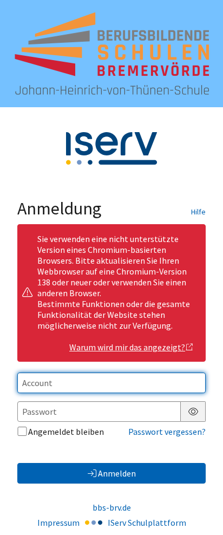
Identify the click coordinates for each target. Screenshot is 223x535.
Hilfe (198, 212)
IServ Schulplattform (147, 522)
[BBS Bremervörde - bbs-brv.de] (112, 53)
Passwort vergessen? (167, 431)
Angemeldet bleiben (66, 431)
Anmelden (117, 473)
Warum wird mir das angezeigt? (127, 347)
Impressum (58, 522)
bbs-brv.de (112, 507)
